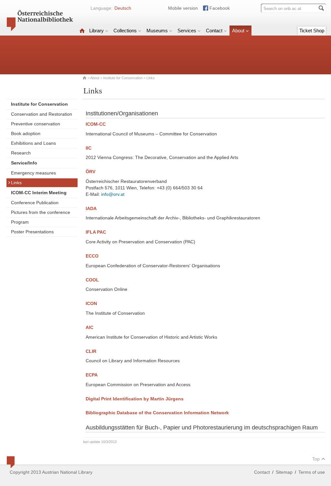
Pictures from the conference (40, 212)
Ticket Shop (311, 30)
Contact (214, 30)
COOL (92, 279)
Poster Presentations (32, 231)
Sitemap (284, 472)
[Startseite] (82, 31)
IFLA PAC (96, 232)
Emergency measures (33, 172)
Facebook (219, 8)
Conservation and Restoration (41, 114)
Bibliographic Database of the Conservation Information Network (157, 412)
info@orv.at (112, 194)
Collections (125, 30)
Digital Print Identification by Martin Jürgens (135, 398)
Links (16, 182)
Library (96, 30)
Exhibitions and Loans (33, 143)
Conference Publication (35, 202)
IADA (91, 208)
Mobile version (183, 8)
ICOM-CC (96, 124)
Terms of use (311, 472)
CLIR (91, 351)
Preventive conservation (35, 123)
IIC (88, 148)
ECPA (92, 374)
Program (20, 222)
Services (186, 30)
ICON (91, 303)
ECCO (92, 256)
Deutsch (122, 8)
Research (21, 152)
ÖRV (90, 171)
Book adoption (25, 133)
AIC (89, 327)
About (238, 30)
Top (316, 458)
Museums (157, 30)
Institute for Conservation (123, 78)
